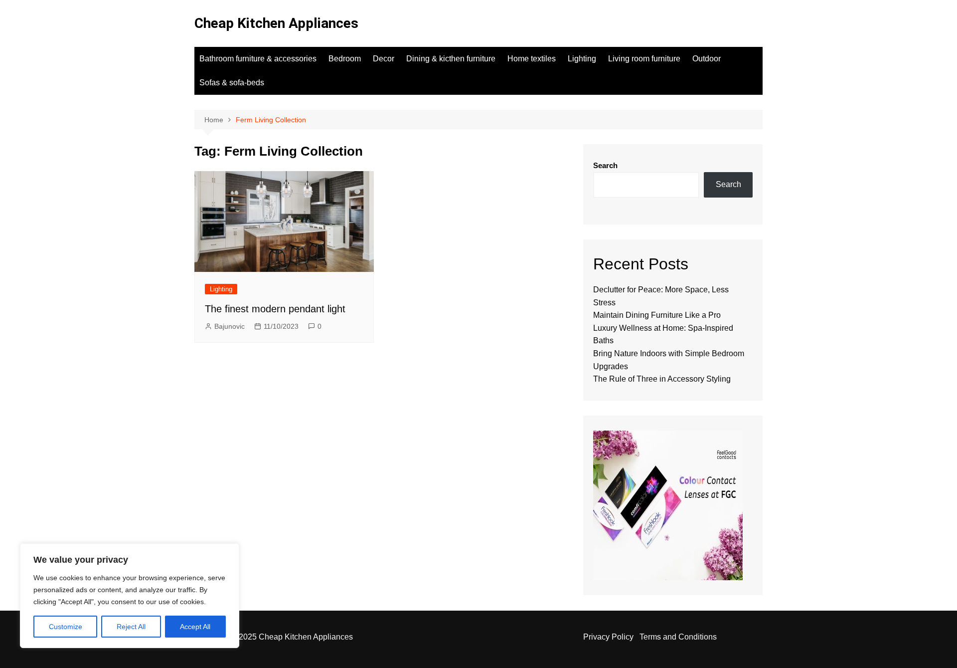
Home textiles (531, 58)
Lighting (582, 58)
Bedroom (344, 58)
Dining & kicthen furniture (450, 58)
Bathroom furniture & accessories (258, 58)
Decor (383, 58)
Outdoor (706, 58)
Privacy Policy (608, 637)
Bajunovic (229, 326)
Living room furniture (644, 58)
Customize (65, 627)
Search (605, 165)
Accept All (195, 627)
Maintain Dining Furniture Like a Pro (657, 315)
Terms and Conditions (678, 637)
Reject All (131, 627)
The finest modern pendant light (275, 308)
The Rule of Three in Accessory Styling (662, 379)
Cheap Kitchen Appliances (276, 23)
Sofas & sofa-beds (231, 82)
